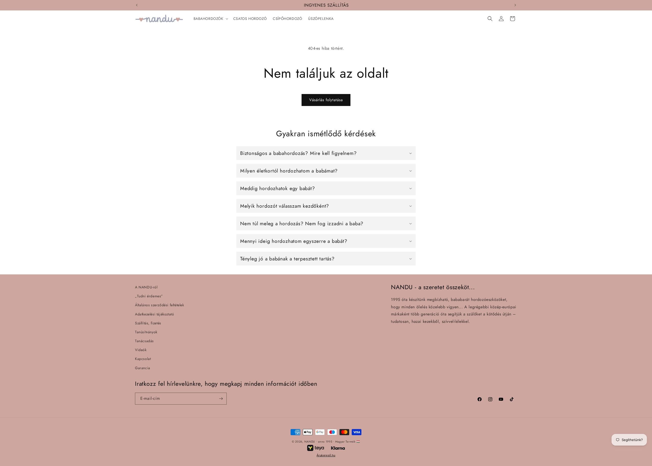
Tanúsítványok (146, 332)
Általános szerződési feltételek (159, 305)
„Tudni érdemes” (149, 296)
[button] (210, 18)
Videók (141, 349)
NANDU (309, 442)
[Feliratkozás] (220, 399)
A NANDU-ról (146, 287)
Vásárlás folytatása (326, 100)
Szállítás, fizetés (148, 323)
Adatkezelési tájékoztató (154, 314)
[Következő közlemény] (515, 5)
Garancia (142, 367)
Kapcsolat (143, 358)
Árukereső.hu (326, 455)
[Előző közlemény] (136, 5)
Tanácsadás (144, 340)
